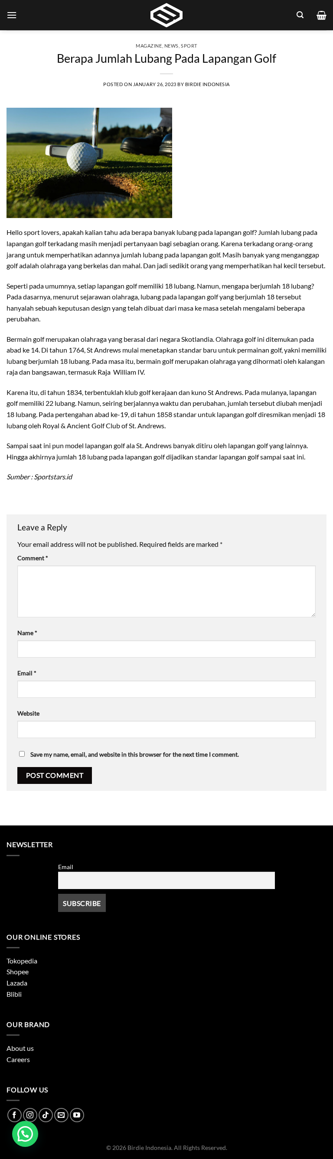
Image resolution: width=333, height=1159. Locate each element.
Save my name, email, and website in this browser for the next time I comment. (134, 754)
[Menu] (12, 15)
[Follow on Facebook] (14, 1115)
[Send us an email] (61, 1115)
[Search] (300, 14)
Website (28, 713)
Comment (32, 558)
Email (26, 673)
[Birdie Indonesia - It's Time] (166, 15)
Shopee (18, 971)
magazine (149, 45)
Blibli (14, 994)
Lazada (17, 983)
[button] (25, 1134)
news (171, 45)
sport (189, 45)
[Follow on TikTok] (46, 1115)
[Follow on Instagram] (30, 1115)
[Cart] (321, 15)
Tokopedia (22, 961)
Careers (18, 1059)
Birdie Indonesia (207, 84)
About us (20, 1048)
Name (27, 632)
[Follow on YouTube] (77, 1115)
